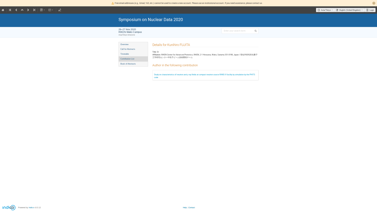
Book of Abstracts (128, 64)
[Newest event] (34, 10)
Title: (154, 51)
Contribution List (127, 59)
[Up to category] (22, 10)
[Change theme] (51, 10)
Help (185, 207)
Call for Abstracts (127, 49)
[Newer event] (28, 10)
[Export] (42, 10)
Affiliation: (156, 54)
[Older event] (16, 10)
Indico (31, 207)
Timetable (124, 54)
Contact (191, 207)
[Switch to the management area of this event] (60, 10)
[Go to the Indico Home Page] (3, 10)
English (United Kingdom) (350, 10)
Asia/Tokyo (326, 10)
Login (371, 10)
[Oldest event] (10, 10)
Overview (124, 44)
